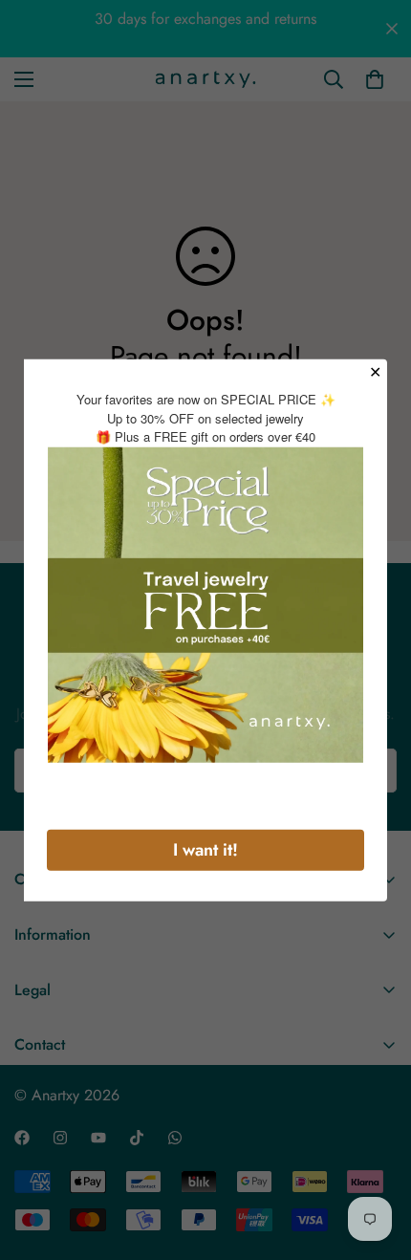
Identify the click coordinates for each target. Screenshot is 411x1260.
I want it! (205, 848)
